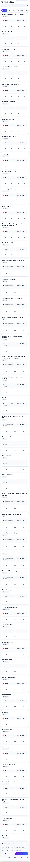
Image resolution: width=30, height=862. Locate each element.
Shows (21, 10)
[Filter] (27, 5)
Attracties (13, 10)
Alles (5, 10)
